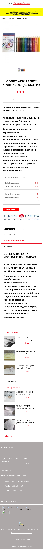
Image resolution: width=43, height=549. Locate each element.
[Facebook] (4, 495)
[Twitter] (9, 495)
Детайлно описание (14, 240)
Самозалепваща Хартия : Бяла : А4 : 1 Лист (25, 367)
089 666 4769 (17, 490)
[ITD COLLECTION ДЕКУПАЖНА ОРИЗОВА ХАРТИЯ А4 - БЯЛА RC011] (10, 410)
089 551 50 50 (17, 486)
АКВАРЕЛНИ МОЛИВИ (23, 18)
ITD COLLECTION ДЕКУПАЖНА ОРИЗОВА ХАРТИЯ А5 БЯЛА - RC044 (26, 421)
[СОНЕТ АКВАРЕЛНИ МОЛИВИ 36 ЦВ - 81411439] (21, 62)
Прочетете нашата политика (21, 533)
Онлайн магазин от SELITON (21, 547)
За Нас (24, 459)
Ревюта (8, 246)
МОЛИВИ (11, 18)
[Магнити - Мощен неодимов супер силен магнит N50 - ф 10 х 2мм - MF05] (10, 396)
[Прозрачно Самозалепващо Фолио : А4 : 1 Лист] (10, 355)
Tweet (24, 229)
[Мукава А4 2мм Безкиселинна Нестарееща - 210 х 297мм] (10, 341)
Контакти (25, 463)
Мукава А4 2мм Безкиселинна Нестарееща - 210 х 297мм (26, 339)
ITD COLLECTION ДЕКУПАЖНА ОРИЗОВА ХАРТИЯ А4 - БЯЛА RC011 (26, 407)
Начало (4, 18)
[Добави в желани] (37, 208)
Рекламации (6, 471)
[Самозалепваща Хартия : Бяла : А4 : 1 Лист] (10, 370)
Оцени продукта (9, 234)
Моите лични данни (22, 539)
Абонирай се (11, 381)
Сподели (11, 229)
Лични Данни (27, 454)
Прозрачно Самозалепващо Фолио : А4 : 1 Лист (26, 353)
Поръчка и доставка (9, 466)
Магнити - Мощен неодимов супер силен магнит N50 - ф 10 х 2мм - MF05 (26, 393)
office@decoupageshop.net (20, 481)
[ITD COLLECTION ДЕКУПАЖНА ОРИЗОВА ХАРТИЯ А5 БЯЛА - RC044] (10, 424)
